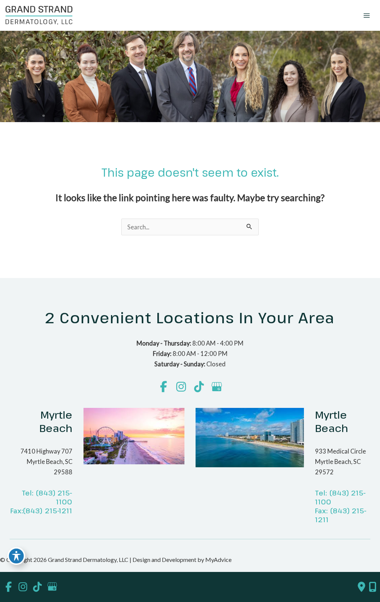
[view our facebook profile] (163, 387)
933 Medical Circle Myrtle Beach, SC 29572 (340, 461)
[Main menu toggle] (366, 15)
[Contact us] (361, 587)
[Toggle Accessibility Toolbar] (16, 556)
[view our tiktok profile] (199, 387)
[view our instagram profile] (181, 387)
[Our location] (372, 587)
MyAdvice (218, 559)
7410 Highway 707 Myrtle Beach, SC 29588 (46, 461)
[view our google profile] (217, 387)
